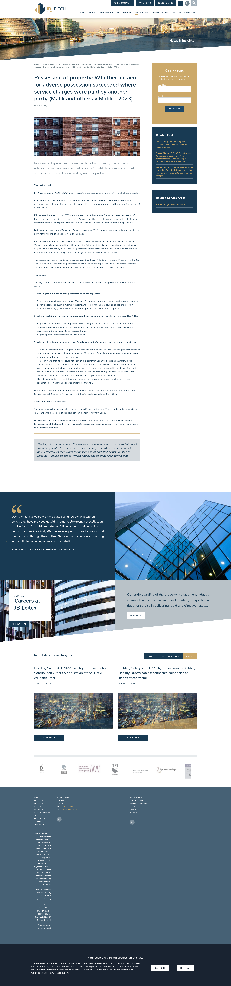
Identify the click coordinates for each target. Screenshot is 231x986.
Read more (136, 615)
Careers (177, 12)
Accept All (160, 968)
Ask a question (122, 3)
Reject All (185, 968)
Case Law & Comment (69, 64)
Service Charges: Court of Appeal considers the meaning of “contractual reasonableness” (173, 144)
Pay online (145, 3)
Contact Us (189, 12)
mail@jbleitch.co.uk (69, 809)
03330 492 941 (66, 806)
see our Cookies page (97, 969)
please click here (62, 972)
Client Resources (161, 12)
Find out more (19, 624)
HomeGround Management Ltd (60, 549)
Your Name (162, 85)
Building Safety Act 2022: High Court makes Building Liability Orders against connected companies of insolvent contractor (157, 673)
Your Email (162, 96)
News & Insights (142, 12)
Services (127, 12)
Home (82, 12)
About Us (92, 12)
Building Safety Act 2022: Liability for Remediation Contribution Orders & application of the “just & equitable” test (70, 673)
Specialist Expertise (109, 12)
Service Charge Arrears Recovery (170, 204)
